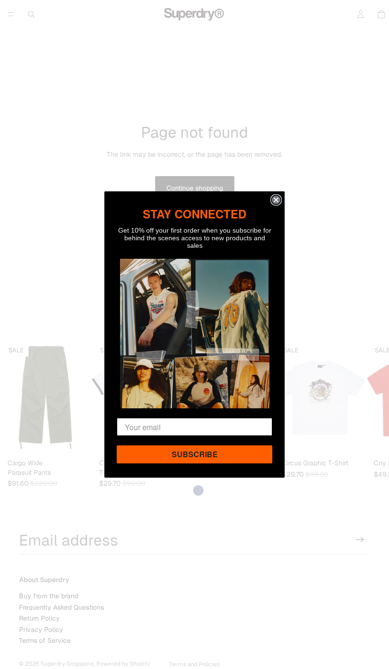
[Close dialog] (276, 200)
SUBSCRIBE (195, 454)
